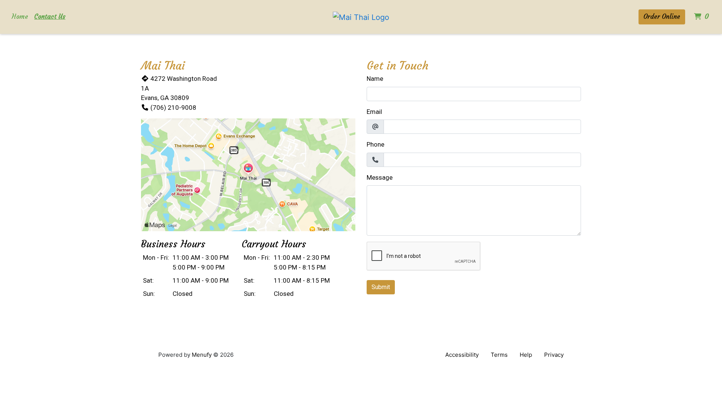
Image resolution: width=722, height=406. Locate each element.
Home (20, 16)
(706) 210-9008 (173, 107)
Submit (381, 287)
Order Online (661, 16)
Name (375, 78)
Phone (375, 144)
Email (374, 111)
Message (380, 177)
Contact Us (49, 16)
